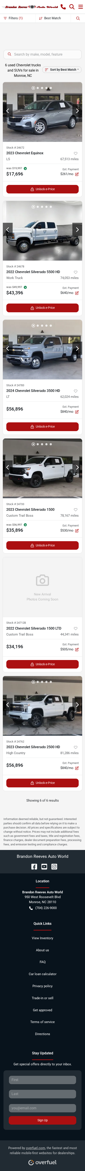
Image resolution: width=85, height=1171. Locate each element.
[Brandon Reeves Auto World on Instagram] (53, 866)
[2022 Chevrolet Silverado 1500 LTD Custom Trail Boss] (42, 587)
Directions (42, 1034)
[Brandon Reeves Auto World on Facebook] (32, 866)
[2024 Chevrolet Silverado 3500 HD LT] (42, 349)
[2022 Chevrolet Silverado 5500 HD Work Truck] (42, 231)
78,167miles (69, 516)
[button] (63, 6)
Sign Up (42, 1120)
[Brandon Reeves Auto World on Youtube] (42, 866)
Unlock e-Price (45, 189)
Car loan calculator (42, 974)
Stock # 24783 (15, 385)
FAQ (43, 962)
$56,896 (14, 409)
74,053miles (69, 278)
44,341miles (69, 634)
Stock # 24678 (15, 266)
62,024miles (69, 397)
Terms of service (42, 1022)
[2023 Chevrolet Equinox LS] (42, 112)
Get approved (42, 1010)
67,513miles (69, 159)
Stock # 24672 (15, 147)
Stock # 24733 (15, 504)
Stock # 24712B (16, 622)
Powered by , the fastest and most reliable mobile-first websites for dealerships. (42, 1150)
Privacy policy (42, 986)
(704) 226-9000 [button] (46, 908)
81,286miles (69, 753)
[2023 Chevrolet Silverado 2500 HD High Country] (42, 706)
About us (42, 950)
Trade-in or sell (42, 998)
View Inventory (42, 938)
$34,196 (14, 646)
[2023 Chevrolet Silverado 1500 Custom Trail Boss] (42, 468)
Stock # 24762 (15, 741)
